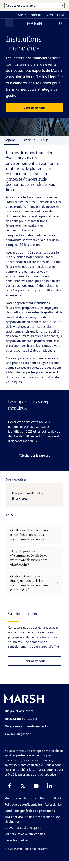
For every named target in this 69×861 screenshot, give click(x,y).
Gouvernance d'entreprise (22, 828)
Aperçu (11, 140)
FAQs (44, 140)
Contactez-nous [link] (56, 14)
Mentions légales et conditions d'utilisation (34, 798)
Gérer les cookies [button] (16, 840)
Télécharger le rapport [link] (34, 456)
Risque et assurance (19, 711)
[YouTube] (36, 785)
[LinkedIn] (49, 785)
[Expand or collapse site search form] (60, 23)
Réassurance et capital (21, 719)
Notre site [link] (36, 14)
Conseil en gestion (18, 734)
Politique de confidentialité (23, 804)
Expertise (28, 140)
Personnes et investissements (26, 726)
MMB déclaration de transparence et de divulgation (32, 819)
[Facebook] (9, 785)
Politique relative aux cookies (24, 834)
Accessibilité (53, 804)
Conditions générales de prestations (29, 811)
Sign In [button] (22, 14)
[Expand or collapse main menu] (9, 23)
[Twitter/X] (22, 785)
